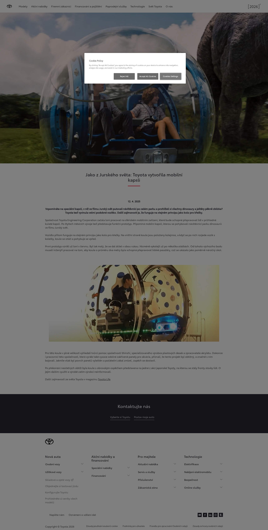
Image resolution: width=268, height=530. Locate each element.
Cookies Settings (170, 76)
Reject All (124, 76)
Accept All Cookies (147, 76)
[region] (135, 68)
